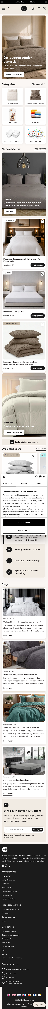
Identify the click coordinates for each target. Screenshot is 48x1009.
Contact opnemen (8, 917)
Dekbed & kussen (8, 946)
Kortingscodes (7, 895)
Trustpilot (24, 990)
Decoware (5, 913)
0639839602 (14, 977)
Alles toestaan (24, 523)
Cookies (24, 1006)
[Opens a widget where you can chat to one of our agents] (39, 1005)
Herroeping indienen (9, 899)
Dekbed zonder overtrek (10, 935)
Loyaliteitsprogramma (9, 891)
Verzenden (5, 884)
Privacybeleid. (9, 837)
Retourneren (6, 887)
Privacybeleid (32, 1004)
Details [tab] (24, 483)
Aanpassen (22, 530)
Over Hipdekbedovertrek (10, 909)
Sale (3, 950)
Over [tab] (39, 483)
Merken (4, 954)
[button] (24, 536)
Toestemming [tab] (8, 483)
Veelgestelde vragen (9, 880)
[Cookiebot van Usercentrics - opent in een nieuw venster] (35, 476)
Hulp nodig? (6, 876)
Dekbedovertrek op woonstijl (12, 958)
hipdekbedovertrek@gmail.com (15, 969)
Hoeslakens (6, 943)
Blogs (4, 921)
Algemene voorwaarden (15, 1004)
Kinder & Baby (7, 939)
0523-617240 (14, 973)
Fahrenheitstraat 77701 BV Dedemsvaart (14, 982)
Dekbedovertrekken (9, 931)
